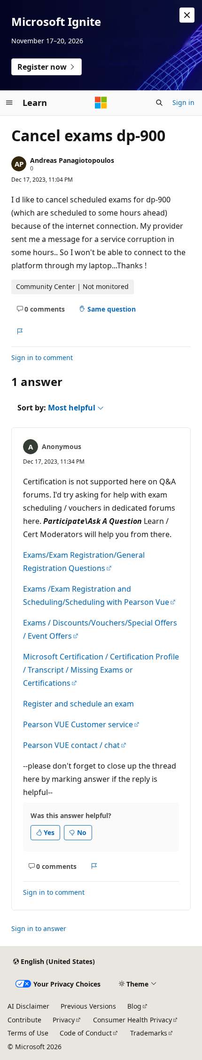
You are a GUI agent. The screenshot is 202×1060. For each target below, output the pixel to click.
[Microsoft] (101, 102)
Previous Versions (88, 1006)
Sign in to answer (38, 928)
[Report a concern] (19, 331)
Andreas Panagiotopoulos (72, 160)
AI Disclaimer (28, 1006)
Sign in (183, 102)
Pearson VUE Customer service (78, 724)
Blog (134, 1006)
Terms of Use (28, 1032)
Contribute (24, 1019)
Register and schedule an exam (78, 704)
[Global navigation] (9, 102)
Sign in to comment (42, 357)
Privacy (64, 1019)
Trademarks (148, 1032)
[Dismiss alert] (186, 15)
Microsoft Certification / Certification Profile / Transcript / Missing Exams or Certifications (101, 669)
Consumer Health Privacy (132, 1019)
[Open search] (159, 102)
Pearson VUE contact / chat (71, 745)
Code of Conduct (86, 1032)
